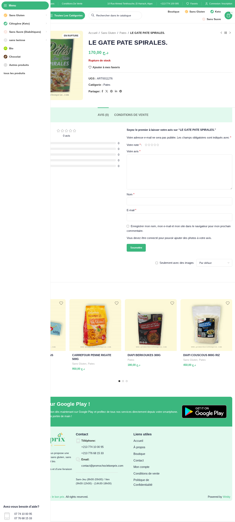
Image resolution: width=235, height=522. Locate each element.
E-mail (131, 210)
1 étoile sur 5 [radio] (145, 144)
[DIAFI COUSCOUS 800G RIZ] (206, 325)
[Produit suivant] (230, 33)
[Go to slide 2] (123, 381)
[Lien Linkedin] (116, 91)
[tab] (103, 114)
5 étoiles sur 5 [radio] (157, 144)
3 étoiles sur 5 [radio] (151, 144)
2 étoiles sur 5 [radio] (148, 144)
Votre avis (133, 151)
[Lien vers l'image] (204, 411)
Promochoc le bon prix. (51, 496)
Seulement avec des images (177, 262)
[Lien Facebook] (102, 91)
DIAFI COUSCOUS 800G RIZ (201, 355)
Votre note (134, 144)
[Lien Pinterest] (111, 91)
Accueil (92, 32)
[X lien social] (106, 91)
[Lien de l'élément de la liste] (148, 440)
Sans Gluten (108, 32)
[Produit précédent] (221, 33)
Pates (123, 32)
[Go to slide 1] (119, 381)
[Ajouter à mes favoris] (61, 303)
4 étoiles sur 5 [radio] (154, 144)
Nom (130, 194)
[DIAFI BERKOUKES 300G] (151, 325)
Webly (226, 496)
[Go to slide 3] (127, 381)
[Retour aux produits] (225, 33)
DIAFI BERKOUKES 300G (144, 355)
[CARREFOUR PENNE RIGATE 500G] (95, 325)
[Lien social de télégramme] (120, 91)
